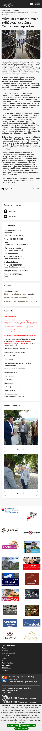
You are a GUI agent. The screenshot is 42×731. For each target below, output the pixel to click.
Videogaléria (6, 668)
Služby (4, 658)
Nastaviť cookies (21, 729)
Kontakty (5, 670)
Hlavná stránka (6, 10)
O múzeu (5, 648)
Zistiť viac (21, 449)
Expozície (5, 655)
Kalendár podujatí (8, 653)
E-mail (6, 276)
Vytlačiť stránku (10, 189)
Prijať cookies (13, 725)
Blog (3, 660)
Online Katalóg (7, 663)
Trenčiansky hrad (8, 645)
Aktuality (16, 10)
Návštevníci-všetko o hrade (15, 294)
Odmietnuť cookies (28, 725)
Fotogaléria (6, 665)
